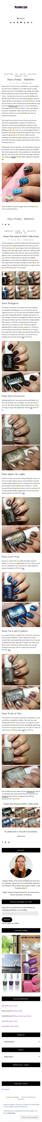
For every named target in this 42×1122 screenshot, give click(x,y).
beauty (18, 231)
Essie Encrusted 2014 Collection (21, 236)
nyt (25, 232)
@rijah (13, 157)
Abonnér (7, 919)
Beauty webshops (29, 1097)
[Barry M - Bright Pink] (30, 983)
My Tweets (5, 1089)
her (23, 337)
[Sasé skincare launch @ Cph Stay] (11, 963)
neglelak (18, 76)
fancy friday (8, 74)
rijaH (3, 1006)
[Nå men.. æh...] (11, 944)
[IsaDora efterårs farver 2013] (11, 983)
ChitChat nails (13, 106)
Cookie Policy (11, 1113)
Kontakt (21, 1099)
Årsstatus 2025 (12, 1006)
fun (16, 74)
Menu (22, 18)
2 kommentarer (27, 83)
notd (25, 76)
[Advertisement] (21, 47)
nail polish (32, 74)
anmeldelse (9, 231)
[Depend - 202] (30, 963)
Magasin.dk (31, 791)
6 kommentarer (28, 240)
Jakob (4, 1026)
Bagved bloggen (12, 1097)
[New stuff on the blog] (30, 944)
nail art (23, 74)
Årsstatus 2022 (12, 1021)
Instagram (5, 796)
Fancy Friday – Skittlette (21, 79)
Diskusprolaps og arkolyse (22, 1016)
